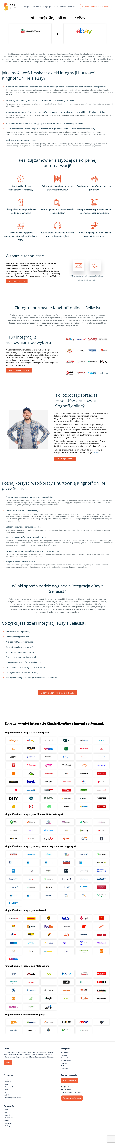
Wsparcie (71, 7)
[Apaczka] (31, 926)
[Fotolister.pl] (49, 1022)
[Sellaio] (101, 838)
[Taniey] (84, 773)
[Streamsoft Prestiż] (101, 870)
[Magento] (31, 822)
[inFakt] (101, 879)
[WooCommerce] (66, 822)
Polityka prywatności (11, 1126)
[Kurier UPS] (49, 918)
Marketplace (65, 1052)
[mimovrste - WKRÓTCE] (84, 806)
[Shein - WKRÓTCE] (101, 798)
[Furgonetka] (66, 926)
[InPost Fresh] (66, 748)
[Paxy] (66, 951)
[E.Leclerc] (31, 790)
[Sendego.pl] (13, 918)
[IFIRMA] (49, 887)
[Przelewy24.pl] (84, 973)
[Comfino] (31, 1007)
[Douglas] (66, 765)
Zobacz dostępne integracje (18, 370)
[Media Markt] (49, 773)
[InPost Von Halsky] (66, 798)
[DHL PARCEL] (31, 918)
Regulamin (7, 1115)
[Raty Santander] (101, 973)
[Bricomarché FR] (101, 790)
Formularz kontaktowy (72, 1098)
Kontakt (63, 7)
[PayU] (49, 973)
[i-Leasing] (66, 998)
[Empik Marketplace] (84, 740)
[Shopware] (49, 830)
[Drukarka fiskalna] (101, 1022)
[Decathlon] (31, 757)
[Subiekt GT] (84, 854)
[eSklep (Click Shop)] (101, 822)
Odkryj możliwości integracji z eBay (57, 692)
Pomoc (6, 1112)
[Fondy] (49, 990)
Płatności (64, 1066)
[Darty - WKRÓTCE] (31, 806)
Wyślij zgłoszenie (69, 1080)
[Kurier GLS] (66, 918)
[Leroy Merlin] (31, 773)
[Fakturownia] (84, 879)
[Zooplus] (84, 790)
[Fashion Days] (49, 781)
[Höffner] (66, 790)
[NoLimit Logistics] (31, 934)
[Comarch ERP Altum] (84, 862)
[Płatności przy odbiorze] (31, 998)
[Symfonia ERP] (49, 879)
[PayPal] (66, 973)
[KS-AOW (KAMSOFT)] (13, 870)
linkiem (96, 452)
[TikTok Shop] (84, 798)
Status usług (8, 1123)
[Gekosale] (13, 830)
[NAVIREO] (31, 854)
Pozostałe (64, 1069)
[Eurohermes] (49, 943)
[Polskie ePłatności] (13, 998)
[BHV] (13, 798)
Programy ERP (66, 1061)
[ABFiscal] (66, 1030)
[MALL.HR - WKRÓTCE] (101, 806)
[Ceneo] (13, 1022)
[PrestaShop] (49, 822)
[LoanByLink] (13, 1007)
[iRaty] (84, 998)
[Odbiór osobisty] (101, 926)
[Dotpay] (31, 973)
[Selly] (66, 838)
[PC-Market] (49, 870)
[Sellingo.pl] (13, 822)
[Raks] (66, 870)
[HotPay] (49, 982)
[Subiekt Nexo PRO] (66, 854)
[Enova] (101, 862)
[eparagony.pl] (31, 887)
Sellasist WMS (36, 7)
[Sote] (49, 838)
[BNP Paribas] (84, 982)
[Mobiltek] (84, 990)
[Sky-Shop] (13, 838)
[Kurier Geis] (13, 926)
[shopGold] (66, 830)
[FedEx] (49, 926)
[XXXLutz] (49, 790)
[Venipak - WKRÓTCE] (101, 943)
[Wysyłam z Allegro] (66, 934)
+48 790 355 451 (66, 1090)
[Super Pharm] (13, 790)
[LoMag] (31, 870)
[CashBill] (101, 982)
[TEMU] (13, 773)
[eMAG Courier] (13, 959)
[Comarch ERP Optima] (13, 862)
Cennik (55, 7)
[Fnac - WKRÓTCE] (13, 806)
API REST (7, 1120)
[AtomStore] (31, 838)
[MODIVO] (13, 757)
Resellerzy (7, 1082)
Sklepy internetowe (67, 1058)
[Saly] (31, 830)
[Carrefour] (84, 781)
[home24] (66, 773)
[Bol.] (31, 781)
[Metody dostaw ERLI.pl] (49, 951)
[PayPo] (49, 998)
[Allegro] (13, 740)
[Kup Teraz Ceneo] (13, 748)
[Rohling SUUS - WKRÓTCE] (13, 943)
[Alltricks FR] (31, 798)
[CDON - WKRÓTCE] (49, 806)
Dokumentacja (8, 1118)
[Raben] (101, 934)
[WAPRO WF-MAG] (13, 854)
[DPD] (84, 918)
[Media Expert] (13, 781)
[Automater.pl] (13, 1030)
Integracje (47, 7)
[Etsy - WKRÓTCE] (84, 765)
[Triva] (66, 879)
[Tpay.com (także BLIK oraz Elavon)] (13, 973)
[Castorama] (101, 757)
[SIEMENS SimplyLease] (13, 982)
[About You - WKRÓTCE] (66, 806)
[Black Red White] (13, 765)
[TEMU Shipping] (101, 951)
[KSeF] (101, 887)
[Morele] (84, 757)
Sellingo (6, 1084)
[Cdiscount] (101, 765)
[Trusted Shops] (49, 1030)
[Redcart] (101, 830)
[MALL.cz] (101, 773)
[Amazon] (31, 748)
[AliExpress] (31, 765)
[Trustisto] (31, 1030)
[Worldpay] (31, 982)
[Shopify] (84, 830)
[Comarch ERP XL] (31, 862)
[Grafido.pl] (66, 1022)
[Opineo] (31, 1022)
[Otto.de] (84, 748)
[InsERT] (13, 903)
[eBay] (31, 740)
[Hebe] (49, 765)
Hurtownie (64, 1055)
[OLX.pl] (66, 740)
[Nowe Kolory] (13, 951)
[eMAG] (49, 748)
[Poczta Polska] (101, 918)
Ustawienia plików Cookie (12, 1098)
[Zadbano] (84, 934)
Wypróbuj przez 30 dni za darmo (95, 6)
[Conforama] (66, 781)
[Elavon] (49, 1007)
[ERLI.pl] (101, 740)
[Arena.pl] (49, 740)
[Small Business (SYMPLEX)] (84, 870)
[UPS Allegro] (49, 934)
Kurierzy (64, 1063)
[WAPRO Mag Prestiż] (66, 862)
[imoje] (66, 990)
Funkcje (26, 7)
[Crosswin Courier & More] (84, 951)
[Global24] (84, 943)
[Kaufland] (101, 748)
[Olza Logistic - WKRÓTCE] (31, 943)
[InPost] (31, 951)
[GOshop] (84, 838)
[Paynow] (101, 990)
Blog (5, 1092)
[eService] (31, 990)
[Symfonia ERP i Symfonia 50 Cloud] (101, 854)
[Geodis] (66, 943)
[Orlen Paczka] (84, 926)
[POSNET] (84, 1022)
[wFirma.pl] (49, 854)
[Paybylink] (101, 998)
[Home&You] (49, 757)
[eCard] (13, 990)
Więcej (8, 1062)
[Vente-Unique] (101, 781)
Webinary (7, 1090)
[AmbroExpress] (13, 934)
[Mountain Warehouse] (49, 798)
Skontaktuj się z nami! (16, 281)
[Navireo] (84, 887)
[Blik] (66, 982)
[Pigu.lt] (66, 757)
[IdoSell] (84, 822)
